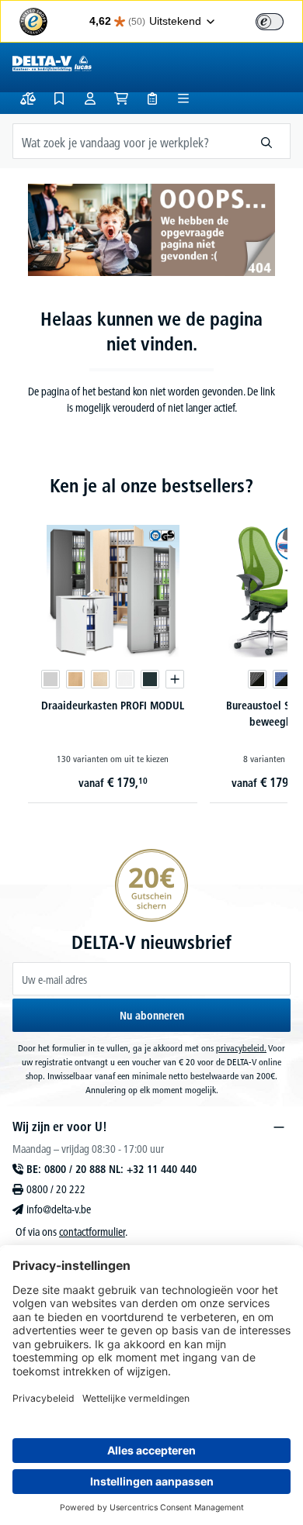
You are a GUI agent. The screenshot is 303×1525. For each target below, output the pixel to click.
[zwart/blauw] (282, 679)
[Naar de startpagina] (52, 63)
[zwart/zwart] (257, 679)
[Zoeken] (267, 141)
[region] (151, 643)
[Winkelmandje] (121, 98)
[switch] (270, 21)
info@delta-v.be (58, 1209)
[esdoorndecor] (100, 679)
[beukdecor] (75, 679)
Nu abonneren (152, 1016)
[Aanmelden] (90, 98)
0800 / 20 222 (55, 1189)
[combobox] (128, 141)
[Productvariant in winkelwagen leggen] (174, 679)
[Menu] (183, 98)
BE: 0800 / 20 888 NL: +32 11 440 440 (111, 1169)
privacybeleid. (241, 1048)
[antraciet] (150, 679)
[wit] (125, 679)
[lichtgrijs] (50, 679)
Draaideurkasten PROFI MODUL (112, 705)
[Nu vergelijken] (28, 98)
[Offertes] (152, 98)
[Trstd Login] (279, 20)
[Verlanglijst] (59, 98)
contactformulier (92, 1232)
